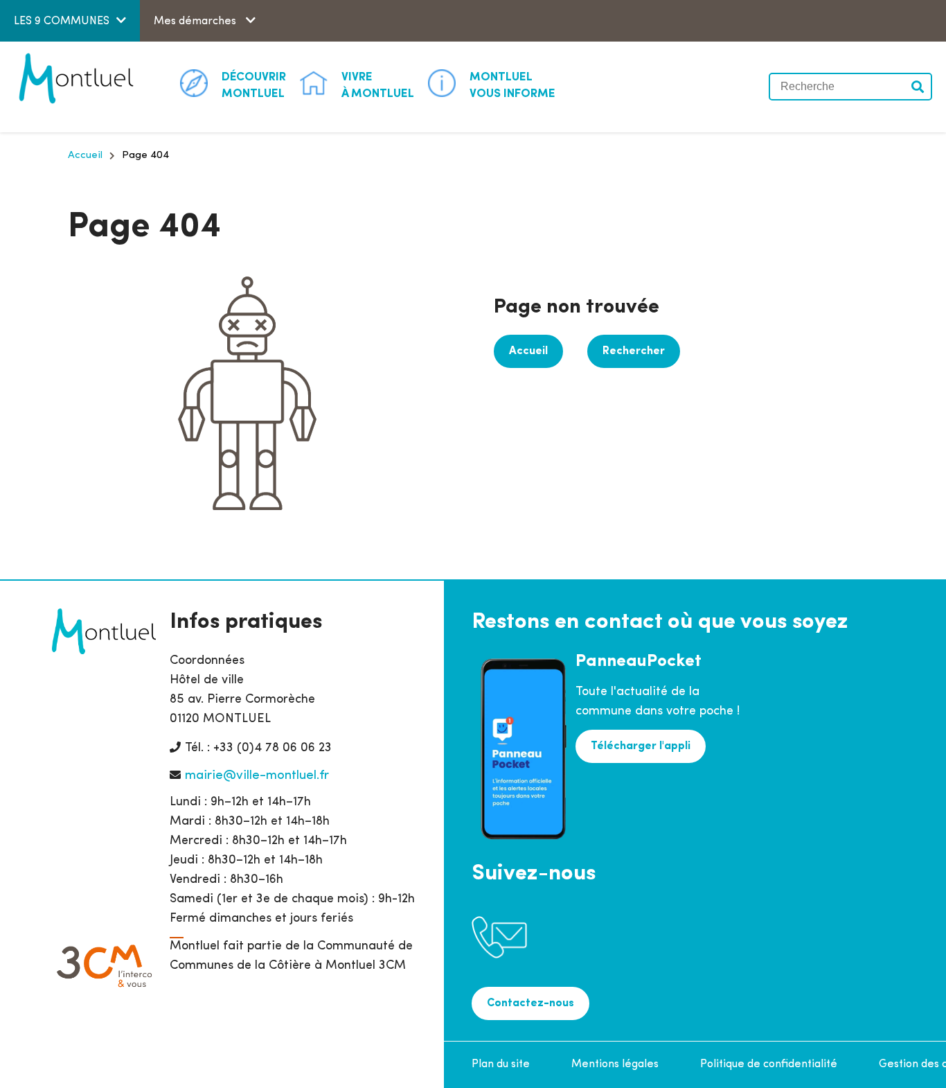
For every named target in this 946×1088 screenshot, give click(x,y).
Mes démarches (196, 21)
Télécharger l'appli (640, 746)
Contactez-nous (530, 1003)
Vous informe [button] (512, 85)
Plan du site (501, 1064)
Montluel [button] (254, 85)
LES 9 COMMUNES (61, 21)
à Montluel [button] (377, 85)
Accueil (85, 155)
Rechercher (634, 351)
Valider (918, 86)
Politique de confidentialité (768, 1064)
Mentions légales (615, 1064)
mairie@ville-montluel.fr (257, 775)
